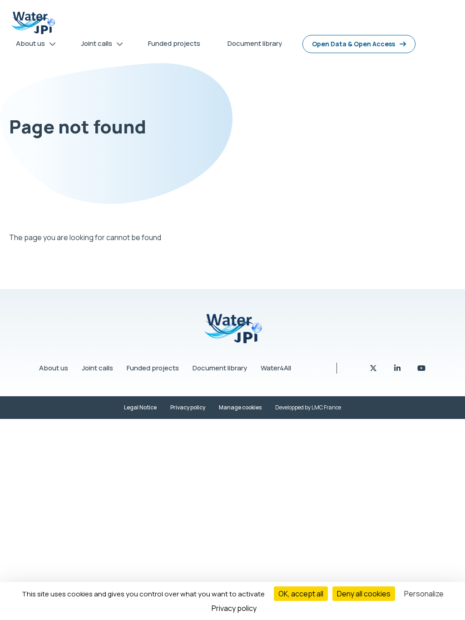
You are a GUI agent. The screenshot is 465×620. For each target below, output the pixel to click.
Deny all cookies (364, 594)
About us (53, 368)
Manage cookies (240, 407)
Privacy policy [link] (234, 608)
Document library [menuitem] (255, 43)
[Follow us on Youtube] (421, 368)
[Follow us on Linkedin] (398, 368)
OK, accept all (300, 594)
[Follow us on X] (374, 368)
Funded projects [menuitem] (174, 43)
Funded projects (153, 368)
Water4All (276, 368)
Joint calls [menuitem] (93, 45)
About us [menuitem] (27, 45)
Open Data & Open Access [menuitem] (353, 43)
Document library (220, 368)
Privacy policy (187, 407)
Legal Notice (140, 407)
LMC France (326, 407)
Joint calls (97, 368)
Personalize (424, 594)
